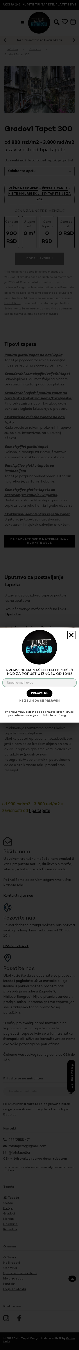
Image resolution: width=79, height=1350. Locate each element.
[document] (39, 675)
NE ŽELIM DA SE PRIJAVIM (39, 701)
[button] (71, 635)
